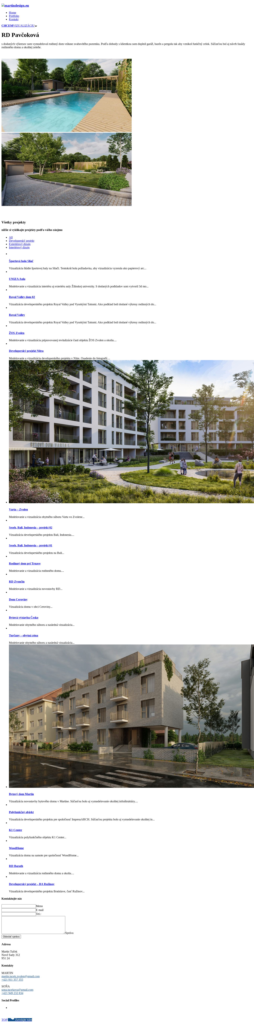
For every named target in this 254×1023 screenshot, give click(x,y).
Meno (39, 906)
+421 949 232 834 (12, 993)
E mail (40, 910)
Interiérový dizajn (19, 247)
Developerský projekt (21, 240)
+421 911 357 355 (12, 979)
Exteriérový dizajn (19, 244)
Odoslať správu (11, 936)
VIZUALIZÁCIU (18, 25)
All (11, 237)
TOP (4, 1019)
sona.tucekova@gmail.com (17, 989)
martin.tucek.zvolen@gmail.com (20, 976)
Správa (69, 932)
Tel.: (38, 913)
